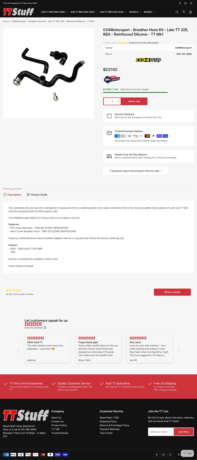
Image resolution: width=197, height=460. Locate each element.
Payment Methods (110, 429)
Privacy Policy (59, 425)
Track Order (106, 433)
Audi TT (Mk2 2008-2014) (82, 12)
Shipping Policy (108, 421)
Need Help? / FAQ (109, 417)
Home (6, 21)
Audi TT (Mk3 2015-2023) (111, 12)
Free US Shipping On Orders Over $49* (20, 3)
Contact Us (57, 421)
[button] (109, 43)
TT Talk (55, 429)
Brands (148, 12)
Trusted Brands (59, 433)
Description (14, 194)
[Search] (177, 12)
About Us (56, 417)
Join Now (184, 431)
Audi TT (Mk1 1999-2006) (53, 12)
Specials (133, 12)
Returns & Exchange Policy (114, 425)
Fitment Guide (39, 194)
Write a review (172, 292)
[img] (100, 324)
